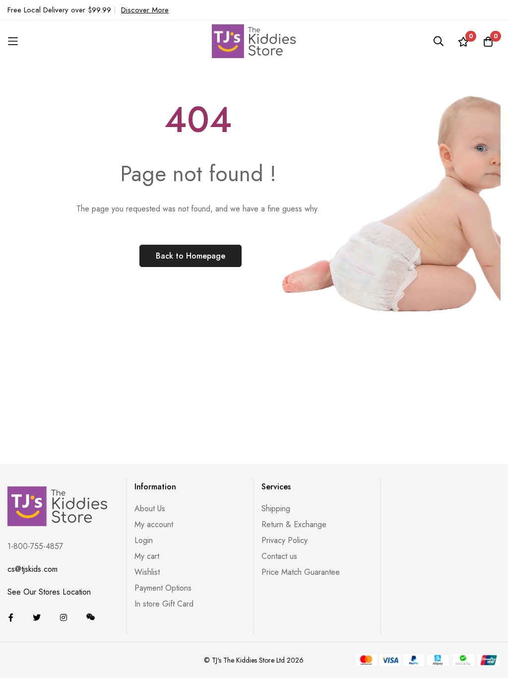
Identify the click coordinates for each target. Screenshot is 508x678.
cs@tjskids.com (32, 569)
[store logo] (254, 41)
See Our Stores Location (49, 592)
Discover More (145, 9)
